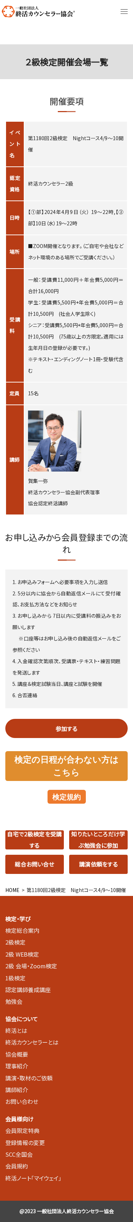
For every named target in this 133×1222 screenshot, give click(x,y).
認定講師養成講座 (28, 989)
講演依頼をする (98, 864)
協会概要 (16, 1054)
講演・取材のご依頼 (28, 1078)
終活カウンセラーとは (32, 1042)
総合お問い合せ (34, 864)
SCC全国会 (19, 1154)
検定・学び (18, 918)
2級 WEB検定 (22, 954)
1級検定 (15, 978)
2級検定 (15, 942)
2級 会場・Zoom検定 (31, 966)
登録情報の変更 (25, 1142)
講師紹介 (16, 1089)
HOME (12, 889)
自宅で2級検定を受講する (34, 839)
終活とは (16, 1030)
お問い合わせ (21, 1101)
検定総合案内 (22, 930)
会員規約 (16, 1166)
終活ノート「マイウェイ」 (33, 1178)
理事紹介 (16, 1066)
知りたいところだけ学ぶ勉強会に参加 (98, 839)
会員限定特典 (22, 1130)
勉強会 (13, 1001)
